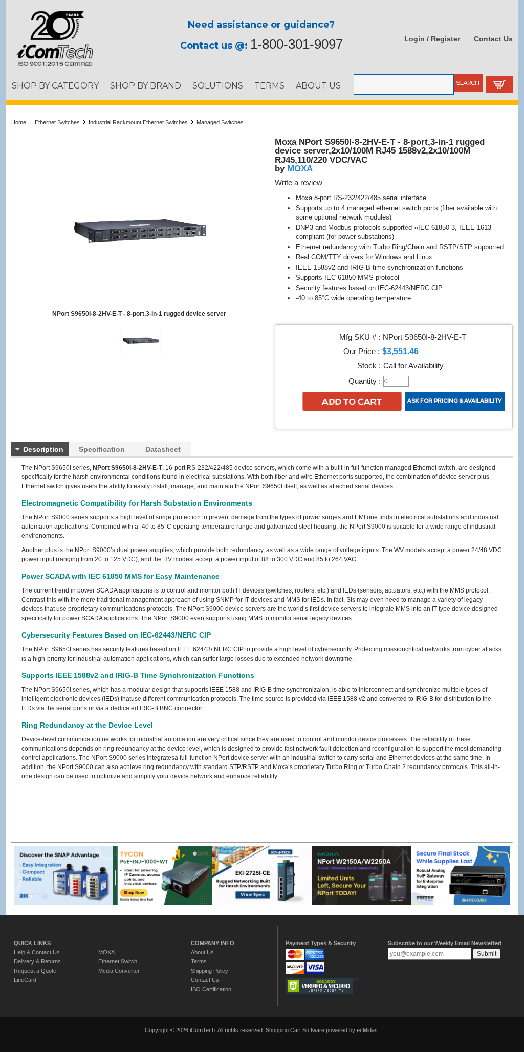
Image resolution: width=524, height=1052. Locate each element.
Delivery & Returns (37, 961)
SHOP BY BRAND (145, 85)
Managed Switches (220, 122)
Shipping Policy (209, 971)
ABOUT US (318, 85)
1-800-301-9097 (296, 44)
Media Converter (119, 971)
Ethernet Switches (57, 122)
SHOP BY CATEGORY (55, 85)
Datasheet (163, 449)
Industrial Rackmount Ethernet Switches (138, 122)
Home (18, 122)
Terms (199, 961)
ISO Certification (211, 989)
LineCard (25, 980)
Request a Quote (35, 971)
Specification (102, 449)
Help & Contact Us (37, 952)
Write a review (298, 183)
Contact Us (493, 39)
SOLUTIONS (217, 85)
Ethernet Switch (117, 961)
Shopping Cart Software (295, 1030)
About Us (202, 952)
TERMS (269, 85)
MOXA (300, 168)
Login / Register (432, 39)
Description (43, 449)
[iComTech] (49, 66)
